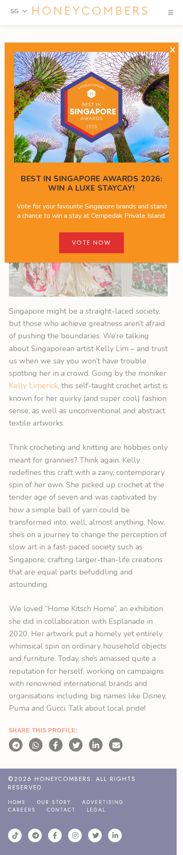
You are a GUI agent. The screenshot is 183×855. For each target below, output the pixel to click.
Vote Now (91, 242)
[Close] (172, 50)
